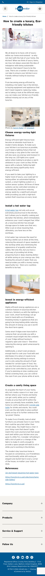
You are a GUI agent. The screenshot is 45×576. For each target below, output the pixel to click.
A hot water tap (11, 210)
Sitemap (33, 569)
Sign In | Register (36, 2)
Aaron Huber (18, 128)
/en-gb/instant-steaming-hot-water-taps (22, 473)
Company (7, 503)
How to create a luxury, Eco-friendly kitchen (22, 16)
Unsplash (30, 128)
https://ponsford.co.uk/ (15, 484)
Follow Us (7, 544)
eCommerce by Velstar (22, 571)
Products (7, 517)
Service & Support (12, 531)
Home (4, 16)
